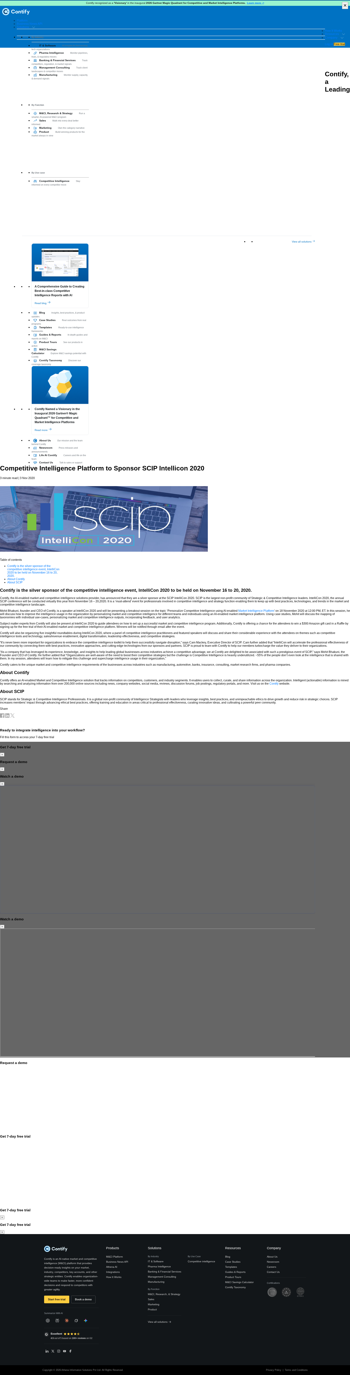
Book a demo (83, 1299)
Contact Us (273, 1271)
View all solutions (302, 241)
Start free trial (56, 1299)
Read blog (41, 303)
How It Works (333, 30)
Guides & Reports (235, 1271)
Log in (329, 44)
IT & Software (156, 1261)
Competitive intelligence (201, 1261)
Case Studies (232, 1261)
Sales (151, 1299)
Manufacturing (156, 1281)
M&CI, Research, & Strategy (164, 1294)
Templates (231, 1266)
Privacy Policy (273, 1370)
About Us (272, 1256)
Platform (22, 20)
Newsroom (273, 1261)
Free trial (339, 44)
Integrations (113, 1271)
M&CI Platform (114, 1256)
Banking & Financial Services (164, 1271)
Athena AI (111, 1266)
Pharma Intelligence (159, 1266)
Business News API (29, 23)
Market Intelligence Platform (256, 610)
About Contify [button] (16, 579)
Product (152, 1309)
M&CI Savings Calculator (239, 1282)
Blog (227, 1256)
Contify (274, 683)
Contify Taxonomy (235, 1287)
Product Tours (233, 1277)
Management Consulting (162, 1276)
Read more (41, 430)
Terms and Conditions (296, 1370)
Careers (271, 1266)
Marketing (153, 1304)
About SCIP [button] (15, 582)
